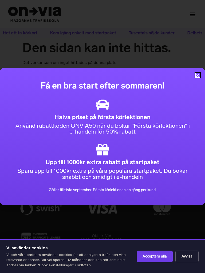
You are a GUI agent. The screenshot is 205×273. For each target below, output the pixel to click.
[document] (102, 136)
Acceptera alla (155, 256)
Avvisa (187, 256)
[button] (198, 75)
